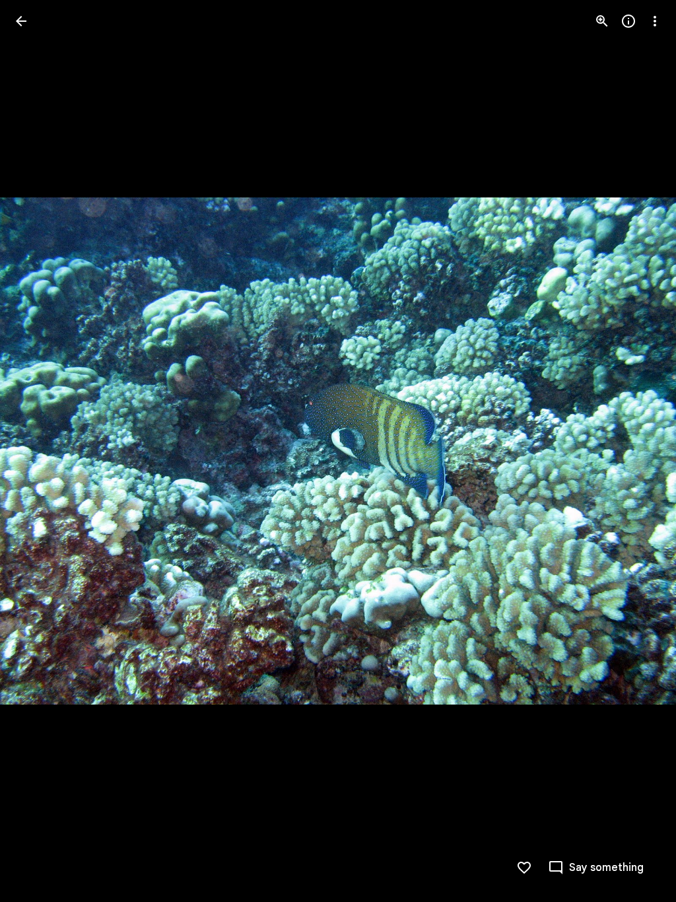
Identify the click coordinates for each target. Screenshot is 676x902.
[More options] (655, 21)
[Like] (524, 868)
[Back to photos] (21, 21)
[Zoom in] (602, 21)
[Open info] (628, 21)
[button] (639, 451)
